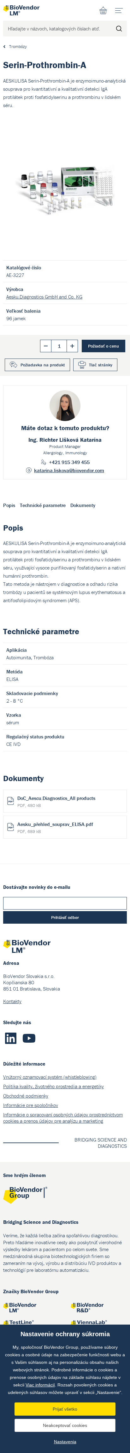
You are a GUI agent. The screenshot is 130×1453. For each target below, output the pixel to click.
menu (119, 10)
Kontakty (12, 1001)
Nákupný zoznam (103, 10)
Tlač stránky (100, 365)
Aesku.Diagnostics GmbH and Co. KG (44, 297)
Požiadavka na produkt (43, 365)
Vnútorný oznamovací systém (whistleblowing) (50, 1077)
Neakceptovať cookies (65, 1425)
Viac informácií (40, 1384)
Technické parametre (43, 505)
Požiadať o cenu (103, 346)
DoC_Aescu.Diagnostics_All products (56, 801)
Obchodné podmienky (25, 1096)
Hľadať (119, 28)
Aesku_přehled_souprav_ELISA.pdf (55, 827)
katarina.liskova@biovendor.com (69, 470)
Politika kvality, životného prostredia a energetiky (53, 1086)
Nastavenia (65, 1441)
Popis (9, 505)
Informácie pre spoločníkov (30, 1105)
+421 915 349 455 (69, 462)
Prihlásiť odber (65, 917)
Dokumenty (82, 505)
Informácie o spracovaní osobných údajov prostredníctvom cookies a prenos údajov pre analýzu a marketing (63, 1117)
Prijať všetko (65, 1409)
